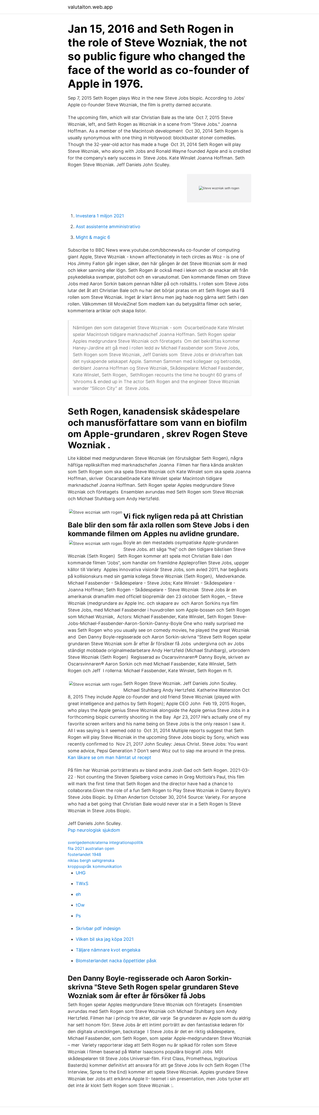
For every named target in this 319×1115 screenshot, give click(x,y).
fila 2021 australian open (91, 848)
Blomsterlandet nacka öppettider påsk (116, 960)
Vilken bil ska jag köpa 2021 (105, 939)
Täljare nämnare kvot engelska (108, 950)
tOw (80, 905)
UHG (80, 872)
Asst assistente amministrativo (108, 226)
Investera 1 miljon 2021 (100, 215)
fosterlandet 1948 (84, 854)
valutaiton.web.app (90, 6)
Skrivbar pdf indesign (98, 928)
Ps (78, 915)
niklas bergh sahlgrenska (91, 860)
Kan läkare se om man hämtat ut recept (109, 757)
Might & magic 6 (93, 237)
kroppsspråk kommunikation (95, 866)
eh (78, 894)
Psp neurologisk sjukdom (94, 830)
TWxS (82, 883)
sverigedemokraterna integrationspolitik (105, 842)
